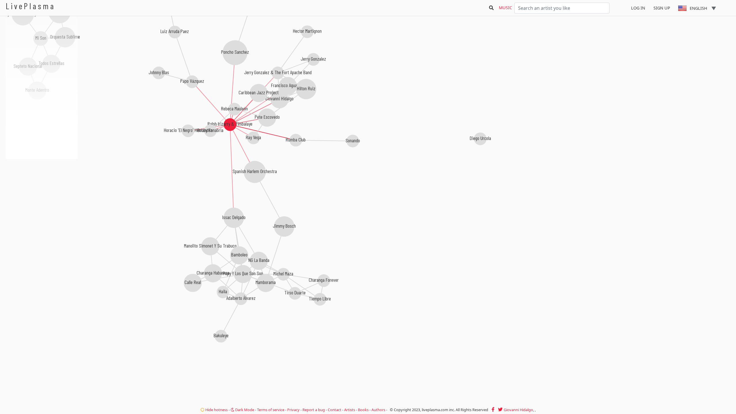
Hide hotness (216, 409)
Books (363, 409)
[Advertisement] (42, 190)
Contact (334, 409)
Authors (378, 409)
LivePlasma (30, 6)
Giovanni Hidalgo (518, 409)
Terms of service (270, 409)
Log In (638, 8)
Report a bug (313, 409)
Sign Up (661, 8)
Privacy (293, 409)
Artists (349, 409)
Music (505, 7)
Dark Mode (244, 409)
